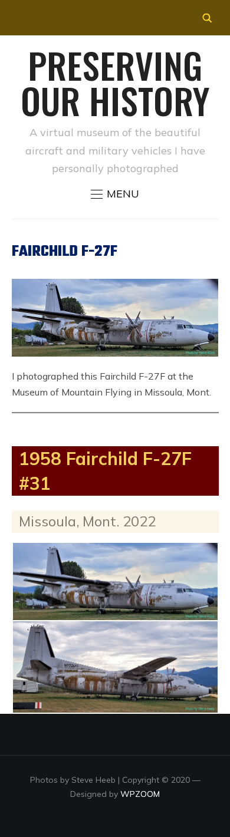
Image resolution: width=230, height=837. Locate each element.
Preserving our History (115, 82)
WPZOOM (140, 794)
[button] (115, 194)
